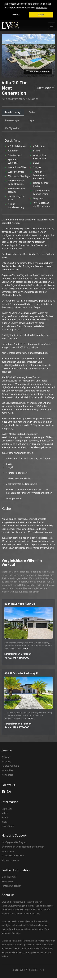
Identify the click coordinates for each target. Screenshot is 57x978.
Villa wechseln (44, 87)
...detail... (25, 648)
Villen (4, 813)
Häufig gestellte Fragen (14, 842)
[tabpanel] (28, 342)
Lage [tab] (31, 120)
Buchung (6, 761)
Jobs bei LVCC (9, 876)
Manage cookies (10, 860)
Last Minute (8, 826)
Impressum (8, 851)
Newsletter (7, 774)
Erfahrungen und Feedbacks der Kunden (23, 846)
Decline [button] (16, 15)
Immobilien (8, 770)
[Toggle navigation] (51, 25)
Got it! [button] (41, 15)
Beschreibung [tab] (12, 112)
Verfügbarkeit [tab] (12, 128)
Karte (4, 821)
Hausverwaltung (10, 765)
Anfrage (6, 757)
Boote (5, 817)
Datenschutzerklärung (13, 855)
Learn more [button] (41, 7)
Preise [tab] (32, 112)
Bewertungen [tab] (12, 120)
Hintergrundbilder (11, 885)
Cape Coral (7, 808)
